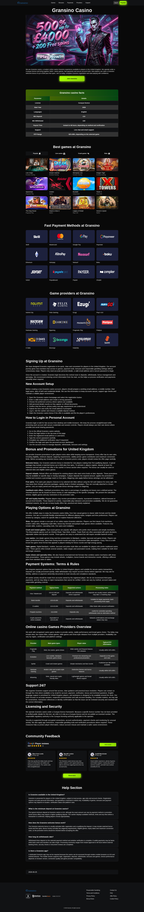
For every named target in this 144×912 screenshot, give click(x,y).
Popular (35, 153)
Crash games (82, 153)
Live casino (59, 153)
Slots (106, 153)
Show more (72, 775)
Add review (108, 744)
